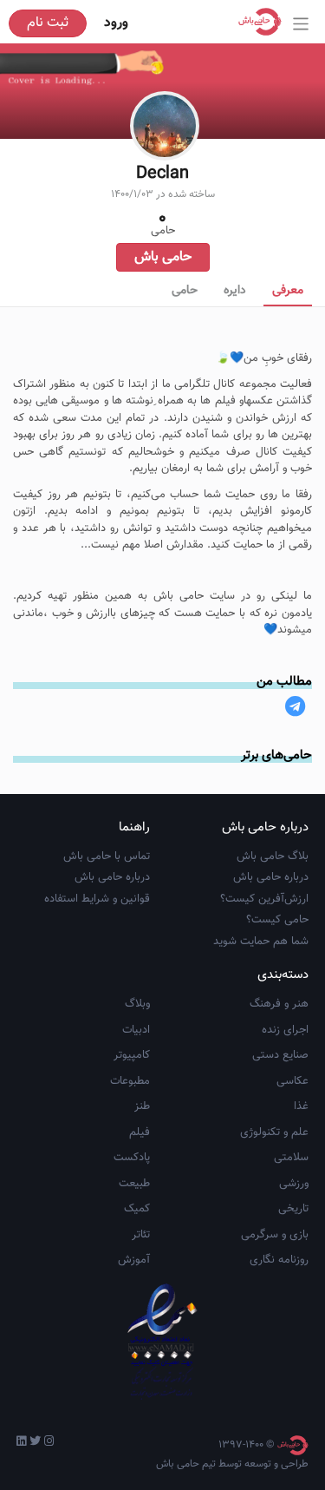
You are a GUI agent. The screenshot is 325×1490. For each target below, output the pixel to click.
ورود (116, 23)
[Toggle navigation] (301, 23)
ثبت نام (47, 23)
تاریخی (293, 1209)
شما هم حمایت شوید (261, 941)
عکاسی (292, 1081)
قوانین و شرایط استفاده (97, 899)
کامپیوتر (132, 1055)
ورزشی (294, 1183)
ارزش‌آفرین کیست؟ (264, 899)
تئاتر (141, 1235)
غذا (301, 1106)
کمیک (137, 1209)
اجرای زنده (285, 1030)
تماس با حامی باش (106, 856)
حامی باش (163, 257)
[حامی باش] (264, 21)
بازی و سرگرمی (275, 1235)
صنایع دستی (280, 1055)
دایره (235, 290)
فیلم (139, 1132)
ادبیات (136, 1030)
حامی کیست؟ (277, 920)
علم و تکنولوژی (274, 1132)
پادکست (132, 1157)
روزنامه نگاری (279, 1260)
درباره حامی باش (271, 877)
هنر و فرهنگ (279, 1004)
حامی (185, 290)
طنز (142, 1106)
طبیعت (134, 1183)
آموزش (134, 1260)
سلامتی (291, 1157)
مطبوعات (130, 1081)
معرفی (287, 290)
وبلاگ (137, 1004)
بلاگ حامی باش (273, 856)
